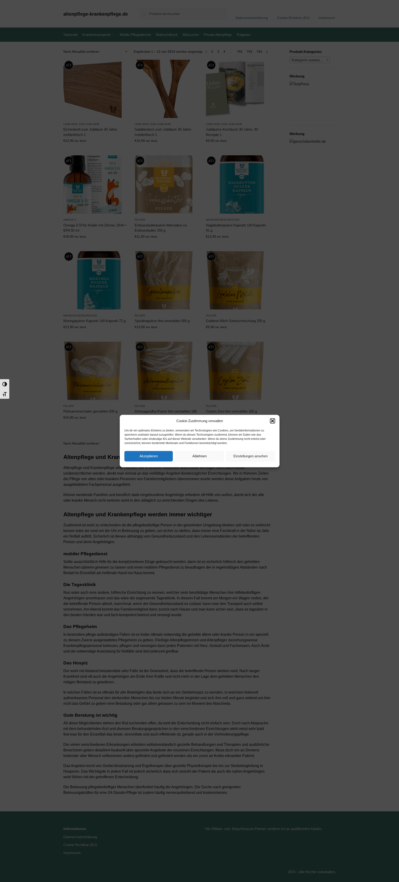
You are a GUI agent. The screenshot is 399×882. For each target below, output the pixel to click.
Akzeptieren (149, 456)
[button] (272, 421)
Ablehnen (199, 456)
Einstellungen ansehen (250, 456)
